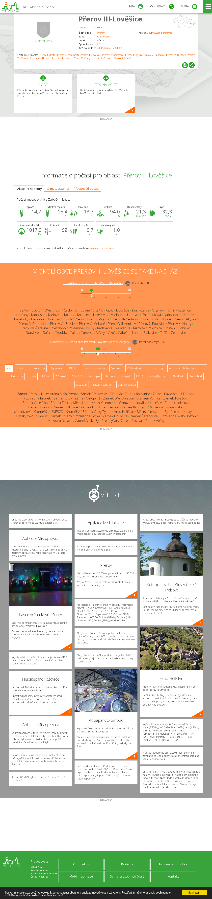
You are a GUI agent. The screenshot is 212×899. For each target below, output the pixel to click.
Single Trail (195, 376)
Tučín (74, 332)
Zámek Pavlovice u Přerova (173, 394)
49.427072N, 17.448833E (110, 48)
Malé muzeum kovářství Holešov (138, 402)
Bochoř (36, 310)
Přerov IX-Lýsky (133, 54)
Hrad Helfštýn (124, 411)
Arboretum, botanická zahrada (187, 368)
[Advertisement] (106, 145)
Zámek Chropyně (87, 398)
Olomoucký (103, 36)
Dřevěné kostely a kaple (86, 376)
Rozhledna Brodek (37, 398)
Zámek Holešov (176, 402)
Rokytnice (155, 328)
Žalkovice (150, 332)
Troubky (61, 332)
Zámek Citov (62, 398)
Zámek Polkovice (65, 407)
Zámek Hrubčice (115, 416)
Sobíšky (184, 328)
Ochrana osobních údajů (127, 876)
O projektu (81, 864)
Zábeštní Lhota (129, 332)
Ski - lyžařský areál (94, 368)
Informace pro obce (173, 864)
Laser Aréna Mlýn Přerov (59, 394)
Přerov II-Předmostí (68, 54)
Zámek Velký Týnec (96, 411)
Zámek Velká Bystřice (91, 420)
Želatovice (178, 332)
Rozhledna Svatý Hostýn (178, 416)
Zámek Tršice (60, 402)
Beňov (24, 310)
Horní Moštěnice (178, 310)
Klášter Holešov (38, 407)
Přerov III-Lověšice (110, 18)
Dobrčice (122, 310)
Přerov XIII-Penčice (124, 58)
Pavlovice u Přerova (45, 319)
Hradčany (21, 314)
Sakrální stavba (127, 384)
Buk (58, 310)
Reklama (127, 864)
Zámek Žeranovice (144, 416)
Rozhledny (16, 376)
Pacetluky (21, 319)
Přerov (101, 32)
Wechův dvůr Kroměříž (31, 411)
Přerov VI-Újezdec (176, 54)
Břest (49, 310)
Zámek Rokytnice (137, 394)
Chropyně (82, 310)
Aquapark (56, 368)
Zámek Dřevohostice (118, 398)
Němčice (189, 314)
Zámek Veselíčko (35, 402)
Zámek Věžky (154, 420)
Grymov (158, 310)
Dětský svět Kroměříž (32, 416)
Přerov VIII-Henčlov (40, 58)
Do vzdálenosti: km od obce (93, 283)
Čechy (68, 310)
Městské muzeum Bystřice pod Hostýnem (168, 411)
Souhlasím (194, 892)
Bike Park (177, 376)
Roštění (170, 328)
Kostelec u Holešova (91, 314)
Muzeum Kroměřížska (166, 407)
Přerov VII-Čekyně (92, 323)
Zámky (45, 376)
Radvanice (122, 328)
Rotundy (110, 376)
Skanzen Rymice (148, 398)
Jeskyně (125, 376)
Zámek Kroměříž (134, 407)
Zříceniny (60, 376)
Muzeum (81, 384)
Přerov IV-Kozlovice (112, 54)
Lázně (139, 376)
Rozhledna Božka (87, 416)
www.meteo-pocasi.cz (103, 248)
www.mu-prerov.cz (162, 32)
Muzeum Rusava (60, 420)
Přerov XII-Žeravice (102, 58)
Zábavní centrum (102, 384)
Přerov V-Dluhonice (154, 54)
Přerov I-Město (47, 54)
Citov (109, 310)
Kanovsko (38, 314)
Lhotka (132, 314)
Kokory (69, 314)
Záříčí (164, 332)
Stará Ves (33, 332)
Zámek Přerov (27, 394)
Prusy (90, 328)
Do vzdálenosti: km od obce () (89, 342)
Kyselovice (116, 314)
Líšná (144, 314)
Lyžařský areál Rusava (126, 420)
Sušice (47, 332)
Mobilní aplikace (81, 876)
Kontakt (173, 876)
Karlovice (54, 314)
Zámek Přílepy (61, 416)
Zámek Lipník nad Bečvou (100, 407)
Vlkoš (111, 332)
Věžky (100, 332)
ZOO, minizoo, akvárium (31, 368)
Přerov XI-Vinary (82, 58)
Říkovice (139, 328)
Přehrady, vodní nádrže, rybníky (145, 368)
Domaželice (140, 310)
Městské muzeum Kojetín (92, 402)
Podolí (67, 319)
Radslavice (104, 328)
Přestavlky (58, 328)
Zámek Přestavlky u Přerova (101, 394)
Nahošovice (172, 314)
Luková (156, 314)
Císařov (98, 310)
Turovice (87, 332)
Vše (9, 368)
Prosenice (76, 328)
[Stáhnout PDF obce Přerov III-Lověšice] (185, 65)
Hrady (32, 376)
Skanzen (116, 368)
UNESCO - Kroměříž (65, 411)
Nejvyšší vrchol (157, 376)
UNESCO (73, 368)
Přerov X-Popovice (62, 58)
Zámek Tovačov (174, 398)
